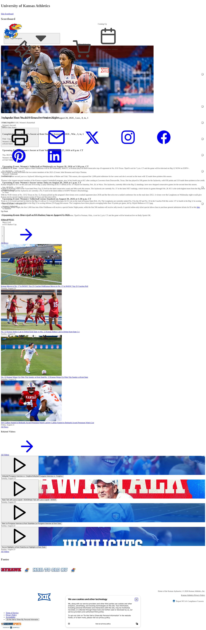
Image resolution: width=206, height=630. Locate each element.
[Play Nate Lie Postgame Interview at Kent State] (20, 512)
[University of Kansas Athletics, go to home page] (13, 27)
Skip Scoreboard (7, 14)
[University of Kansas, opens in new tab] (15, 597)
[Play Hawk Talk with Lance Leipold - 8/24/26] (20, 489)
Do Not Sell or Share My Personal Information (22, 619)
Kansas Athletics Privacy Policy (193, 595)
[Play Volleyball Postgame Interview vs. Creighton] (20, 465)
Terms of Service (12, 613)
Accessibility (10, 617)
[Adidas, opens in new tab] (65, 597)
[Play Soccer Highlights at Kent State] (20, 536)
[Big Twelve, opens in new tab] (44, 597)
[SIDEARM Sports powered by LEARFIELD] (11, 628)
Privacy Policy (11, 615)
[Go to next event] (2, 236)
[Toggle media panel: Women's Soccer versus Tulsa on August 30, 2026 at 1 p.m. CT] (202, 187)
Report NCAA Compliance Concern (190, 601)
